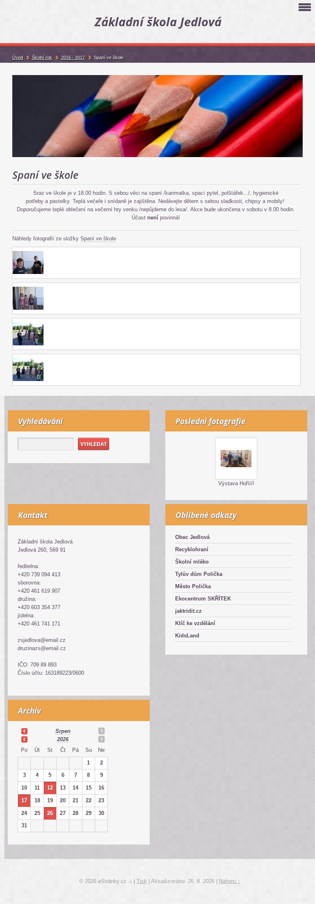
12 (50, 788)
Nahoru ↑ (229, 881)
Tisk (142, 881)
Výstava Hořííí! (236, 483)
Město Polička (193, 586)
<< (24, 731)
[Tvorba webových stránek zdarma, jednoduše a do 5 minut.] (131, 882)
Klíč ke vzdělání (195, 623)
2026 (62, 739)
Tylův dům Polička (198, 574)
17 (24, 800)
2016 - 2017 (73, 57)
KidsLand (187, 635)
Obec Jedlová (192, 537)
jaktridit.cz (188, 611)
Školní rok (42, 57)
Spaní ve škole (98, 238)
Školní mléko (192, 562)
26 (50, 813)
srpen (63, 731)
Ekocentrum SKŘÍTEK (203, 599)
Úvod (17, 57)
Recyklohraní (191, 549)
